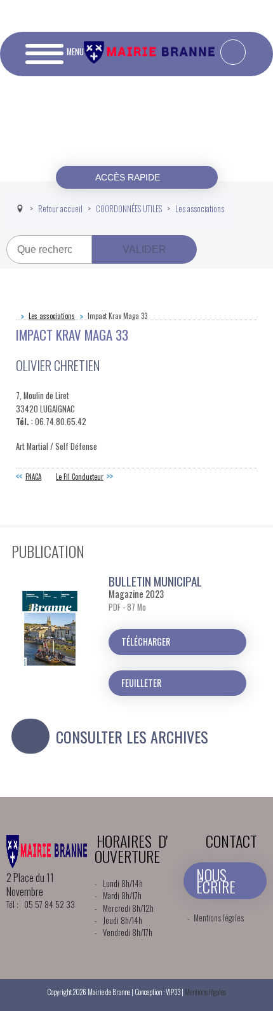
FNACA (33, 477)
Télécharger (145, 641)
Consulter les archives (132, 736)
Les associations (52, 316)
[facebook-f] (233, 52)
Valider (144, 249)
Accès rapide (129, 177)
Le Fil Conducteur (79, 477)
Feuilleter (141, 682)
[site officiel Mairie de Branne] (151, 60)
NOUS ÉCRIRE (216, 880)
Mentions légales (219, 918)
